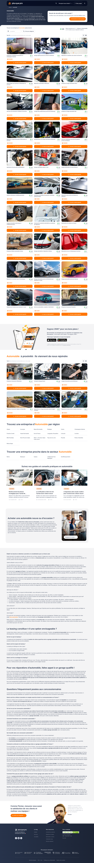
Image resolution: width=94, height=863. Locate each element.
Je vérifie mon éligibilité (18, 815)
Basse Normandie (38, 429)
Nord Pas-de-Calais (25, 437)
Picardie (63, 437)
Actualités (36, 836)
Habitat (35, 832)
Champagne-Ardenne (80, 429)
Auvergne (22, 429)
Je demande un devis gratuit (78, 18)
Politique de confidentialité (49, 860)
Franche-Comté (10, 433)
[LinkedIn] (21, 838)
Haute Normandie (24, 433)
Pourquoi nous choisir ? (65, 3)
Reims (8, 456)
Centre (62, 429)
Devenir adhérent (49, 841)
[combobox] (14, 31)
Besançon (22, 456)
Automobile (12, 488)
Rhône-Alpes (10, 443)
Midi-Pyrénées (10, 437)
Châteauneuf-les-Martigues (51, 457)
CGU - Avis (40, 860)
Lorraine (77, 433)
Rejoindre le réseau (50, 834)
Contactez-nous (49, 839)
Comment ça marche (50, 832)
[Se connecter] (84, 3)
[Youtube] (19, 838)
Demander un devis (50, 836)
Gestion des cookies (61, 860)
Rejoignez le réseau (70, 537)
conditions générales (66, 345)
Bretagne (49, 429)
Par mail (64, 838)
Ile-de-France (37, 433)
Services (36, 834)
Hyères (35, 456)
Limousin (63, 433)
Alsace (8, 429)
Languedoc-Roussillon (52, 433)
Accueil (10, 7)
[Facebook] (16, 838)
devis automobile (13, 617)
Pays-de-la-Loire (51, 437)
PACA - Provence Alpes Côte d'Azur (39, 438)
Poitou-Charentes (79, 437)
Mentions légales (32, 860)
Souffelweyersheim (65, 456)
